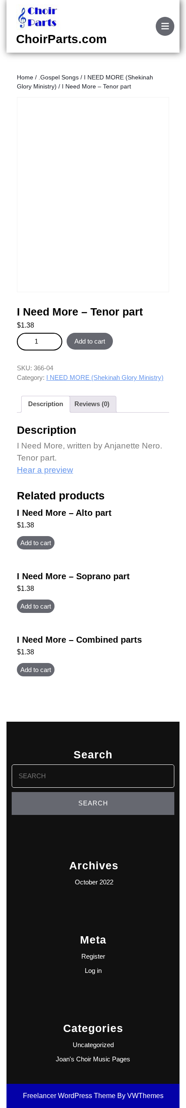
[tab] (165, 26)
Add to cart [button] (35, 542)
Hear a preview (45, 469)
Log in (93, 970)
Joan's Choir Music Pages (93, 1059)
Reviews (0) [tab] (91, 403)
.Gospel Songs (58, 77)
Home (25, 77)
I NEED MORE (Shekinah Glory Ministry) (105, 377)
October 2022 (94, 882)
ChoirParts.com (61, 39)
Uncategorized (93, 1044)
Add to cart (89, 341)
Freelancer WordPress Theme (69, 1095)
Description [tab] (45, 403)
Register (93, 956)
